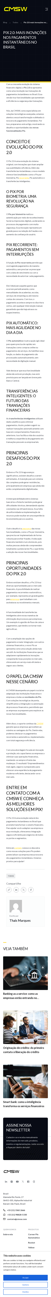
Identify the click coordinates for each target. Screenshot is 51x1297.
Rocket (31, 1242)
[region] (25, 1274)
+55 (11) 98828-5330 (17, 1214)
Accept (25, 1278)
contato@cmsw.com (17, 1219)
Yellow (31, 1247)
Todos (11, 876)
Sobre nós (8, 1234)
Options (25, 1285)
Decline (25, 1292)
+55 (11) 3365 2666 (16, 1210)
